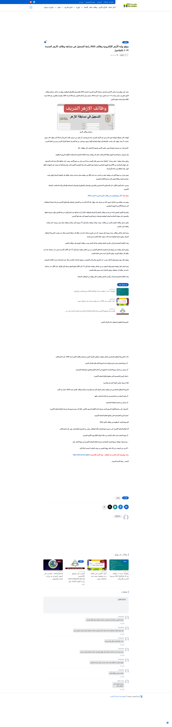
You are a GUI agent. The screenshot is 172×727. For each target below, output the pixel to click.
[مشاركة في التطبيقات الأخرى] (104, 507)
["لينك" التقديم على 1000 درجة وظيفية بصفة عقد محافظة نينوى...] (123, 302)
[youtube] (31, 2)
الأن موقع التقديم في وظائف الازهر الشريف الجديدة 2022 (104, 195)
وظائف (125, 42)
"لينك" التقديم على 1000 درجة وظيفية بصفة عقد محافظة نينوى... (96, 301)
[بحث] (31, 7)
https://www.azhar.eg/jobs (81, 455)
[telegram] (34, 2)
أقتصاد (86, 7)
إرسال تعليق (121, 599)
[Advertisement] (86, 27)
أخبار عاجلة (112, 7)
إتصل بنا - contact (108, 2)
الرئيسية (99, 2)
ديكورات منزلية (49, 7)
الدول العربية (68, 7)
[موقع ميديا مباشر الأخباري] (130, 5)
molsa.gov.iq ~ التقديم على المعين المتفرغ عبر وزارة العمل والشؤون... (53, 576)
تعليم (59, 7)
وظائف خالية (93, 7)
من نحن (81, 2)
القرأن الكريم (103, 7)
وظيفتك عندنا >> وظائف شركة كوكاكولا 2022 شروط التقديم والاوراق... (94, 291)
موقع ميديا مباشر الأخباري (118, 696)
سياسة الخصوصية (90, 2)
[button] (120, 507)
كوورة (78, 7)
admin (122, 55)
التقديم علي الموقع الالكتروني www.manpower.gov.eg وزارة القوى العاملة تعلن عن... (90, 311)
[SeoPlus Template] (141, 696)
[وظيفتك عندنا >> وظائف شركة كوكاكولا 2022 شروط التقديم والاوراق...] (123, 292)
